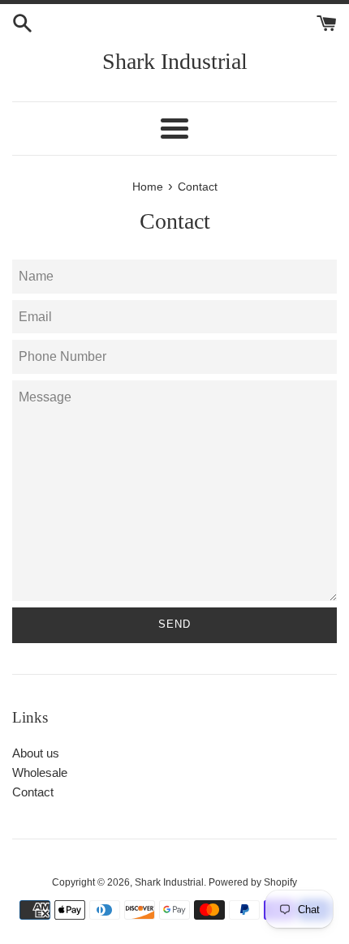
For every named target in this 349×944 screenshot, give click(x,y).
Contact (33, 792)
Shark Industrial (175, 61)
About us (35, 753)
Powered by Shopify (253, 882)
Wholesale (39, 772)
